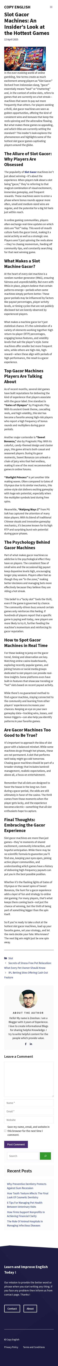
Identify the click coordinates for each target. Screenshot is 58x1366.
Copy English (17, 7)
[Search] (45, 1156)
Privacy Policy (11, 1347)
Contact (12, 1308)
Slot (10, 958)
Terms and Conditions (34, 1347)
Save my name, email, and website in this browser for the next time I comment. (28, 1131)
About (30, 1308)
